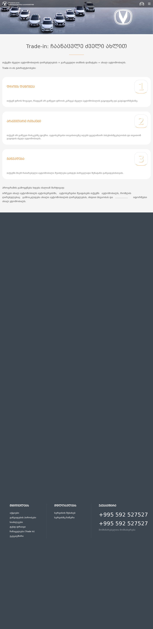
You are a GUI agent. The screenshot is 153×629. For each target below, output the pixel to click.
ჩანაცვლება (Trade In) (22, 531)
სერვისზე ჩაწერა (64, 517)
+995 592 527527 (123, 514)
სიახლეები (16, 522)
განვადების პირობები (23, 517)
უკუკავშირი (17, 536)
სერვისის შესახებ (64, 513)
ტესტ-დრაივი (18, 527)
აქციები (14, 513)
